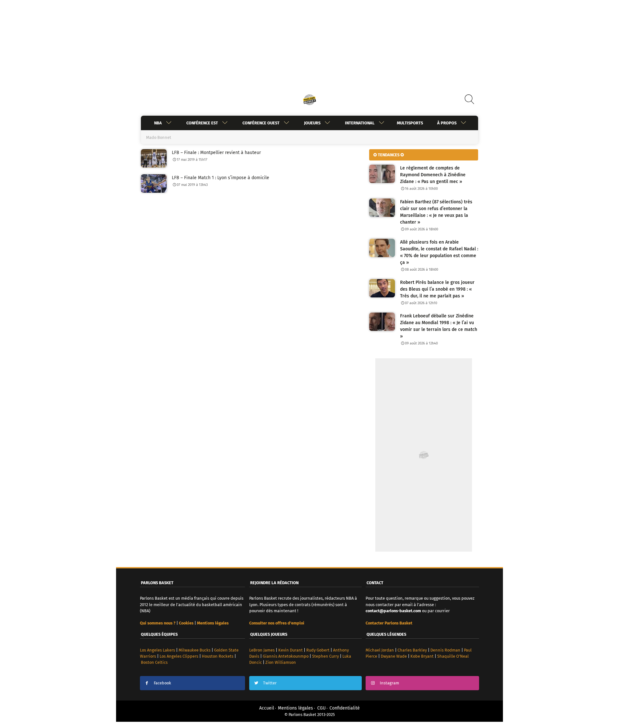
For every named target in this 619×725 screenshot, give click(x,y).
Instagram (389, 683)
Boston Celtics (154, 662)
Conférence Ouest (261, 123)
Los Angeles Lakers (157, 650)
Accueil (266, 708)
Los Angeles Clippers (179, 656)
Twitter (270, 683)
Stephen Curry (325, 656)
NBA (158, 123)
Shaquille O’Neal (453, 656)
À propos (447, 123)
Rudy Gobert (317, 650)
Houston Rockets (217, 656)
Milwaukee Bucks (195, 650)
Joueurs (312, 123)
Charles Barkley (412, 650)
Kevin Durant (290, 650)
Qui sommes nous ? (157, 623)
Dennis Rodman (445, 650)
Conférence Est (202, 123)
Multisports (410, 123)
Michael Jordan (380, 650)
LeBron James (262, 650)
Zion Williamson (280, 662)
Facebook (162, 683)
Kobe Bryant (422, 656)
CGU (321, 708)
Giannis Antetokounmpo (286, 656)
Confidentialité (344, 708)
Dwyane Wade (394, 656)
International (360, 123)
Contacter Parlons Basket (389, 623)
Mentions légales (295, 708)
